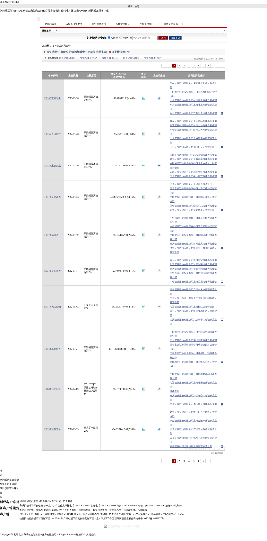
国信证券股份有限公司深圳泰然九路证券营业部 (193, 313)
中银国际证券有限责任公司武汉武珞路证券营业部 (193, 228)
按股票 (114, 38)
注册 (136, 6)
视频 (96, 10)
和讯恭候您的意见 (29, 501)
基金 (27, 10)
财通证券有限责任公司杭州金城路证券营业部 (193, 125)
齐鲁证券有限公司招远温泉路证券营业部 (191, 446)
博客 (101, 10)
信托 (63, 10)
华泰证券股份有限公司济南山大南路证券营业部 (193, 131)
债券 (22, 10)
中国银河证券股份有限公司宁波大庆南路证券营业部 (193, 333)
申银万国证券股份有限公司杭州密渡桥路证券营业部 (193, 275)
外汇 (17, 10)
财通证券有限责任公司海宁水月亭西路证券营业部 (193, 414)
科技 (91, 10)
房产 (86, 10)
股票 (7, 10)
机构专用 (174, 391)
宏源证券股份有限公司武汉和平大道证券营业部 (193, 321)
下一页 (220, 65)
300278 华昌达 (51, 235)
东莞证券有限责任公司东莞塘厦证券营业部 (192, 210)
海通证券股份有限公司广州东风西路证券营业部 (193, 431)
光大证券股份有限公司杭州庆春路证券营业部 (193, 100)
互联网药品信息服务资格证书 (127, 518)
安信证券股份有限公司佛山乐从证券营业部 (192, 147)
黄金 (38, 10)
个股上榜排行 (147, 24)
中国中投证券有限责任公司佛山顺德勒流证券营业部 (193, 376)
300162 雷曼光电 (52, 98)
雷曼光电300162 (67, 58)
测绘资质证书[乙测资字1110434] (167, 514)
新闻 (2, 10)
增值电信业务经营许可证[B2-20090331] (86, 514)
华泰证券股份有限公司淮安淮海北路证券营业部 (193, 85)
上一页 (166, 65)
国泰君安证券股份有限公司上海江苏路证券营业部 (193, 190)
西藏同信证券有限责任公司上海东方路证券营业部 (193, 364)
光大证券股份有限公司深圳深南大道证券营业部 (193, 397)
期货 (32, 10)
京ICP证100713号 (29, 514)
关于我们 (56, 501)
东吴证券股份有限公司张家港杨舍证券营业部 (193, 121)
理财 (68, 10)
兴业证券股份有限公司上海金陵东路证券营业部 (193, 422)
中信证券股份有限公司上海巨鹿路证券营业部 (193, 281)
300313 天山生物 (52, 306)
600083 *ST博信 (52, 389)
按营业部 (127, 38)
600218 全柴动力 (52, 197)
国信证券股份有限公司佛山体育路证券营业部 (193, 404)
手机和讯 (14, 2)
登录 (130, 6)
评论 (12, 10)
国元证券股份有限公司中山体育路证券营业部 (193, 176)
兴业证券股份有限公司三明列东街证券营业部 (193, 113)
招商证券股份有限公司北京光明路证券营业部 (193, 154)
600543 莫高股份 (52, 349)
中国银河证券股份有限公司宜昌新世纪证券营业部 (193, 93)
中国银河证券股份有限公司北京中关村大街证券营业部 (193, 165)
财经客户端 (8, 502)
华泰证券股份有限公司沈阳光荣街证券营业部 (193, 264)
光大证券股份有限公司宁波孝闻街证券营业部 (193, 268)
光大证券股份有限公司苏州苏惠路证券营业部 (193, 243)
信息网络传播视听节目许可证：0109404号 (41, 518)
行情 (58, 10)
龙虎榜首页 (50, 24)
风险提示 (142, 510)
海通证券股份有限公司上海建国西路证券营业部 (193, 384)
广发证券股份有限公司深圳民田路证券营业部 (193, 340)
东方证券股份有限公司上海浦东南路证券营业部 (193, 106)
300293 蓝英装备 (52, 429)
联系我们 (45, 501)
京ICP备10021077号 (154, 518)
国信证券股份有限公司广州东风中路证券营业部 (193, 291)
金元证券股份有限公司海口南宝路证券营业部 (193, 260)
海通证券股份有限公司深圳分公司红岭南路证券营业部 (193, 250)
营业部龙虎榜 (99, 24)
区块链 (74, 10)
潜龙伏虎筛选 (171, 24)
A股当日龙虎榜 (74, 24)
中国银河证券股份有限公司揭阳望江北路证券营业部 (193, 237)
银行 (43, 10)
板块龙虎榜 (121, 24)
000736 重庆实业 (52, 165)
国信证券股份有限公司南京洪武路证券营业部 (193, 205)
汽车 (81, 10)
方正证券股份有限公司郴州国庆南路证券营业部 (193, 440)
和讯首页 (4, 2)
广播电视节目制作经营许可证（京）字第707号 (88, 518)
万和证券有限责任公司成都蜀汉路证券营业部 (193, 172)
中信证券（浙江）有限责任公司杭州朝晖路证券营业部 (193, 300)
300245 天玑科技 (52, 134)
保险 (48, 10)
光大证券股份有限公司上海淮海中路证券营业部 (193, 140)
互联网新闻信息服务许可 (53, 514)
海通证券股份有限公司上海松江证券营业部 (192, 306)
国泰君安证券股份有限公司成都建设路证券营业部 (193, 346)
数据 (53, 10)
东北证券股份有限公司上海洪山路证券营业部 (193, 159)
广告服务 (67, 501)
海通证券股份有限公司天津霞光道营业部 (191, 184)
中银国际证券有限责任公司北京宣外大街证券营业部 (193, 220)
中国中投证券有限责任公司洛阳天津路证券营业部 (193, 199)
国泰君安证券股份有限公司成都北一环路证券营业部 (193, 355)
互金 (11, 488)
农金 (106, 10)
